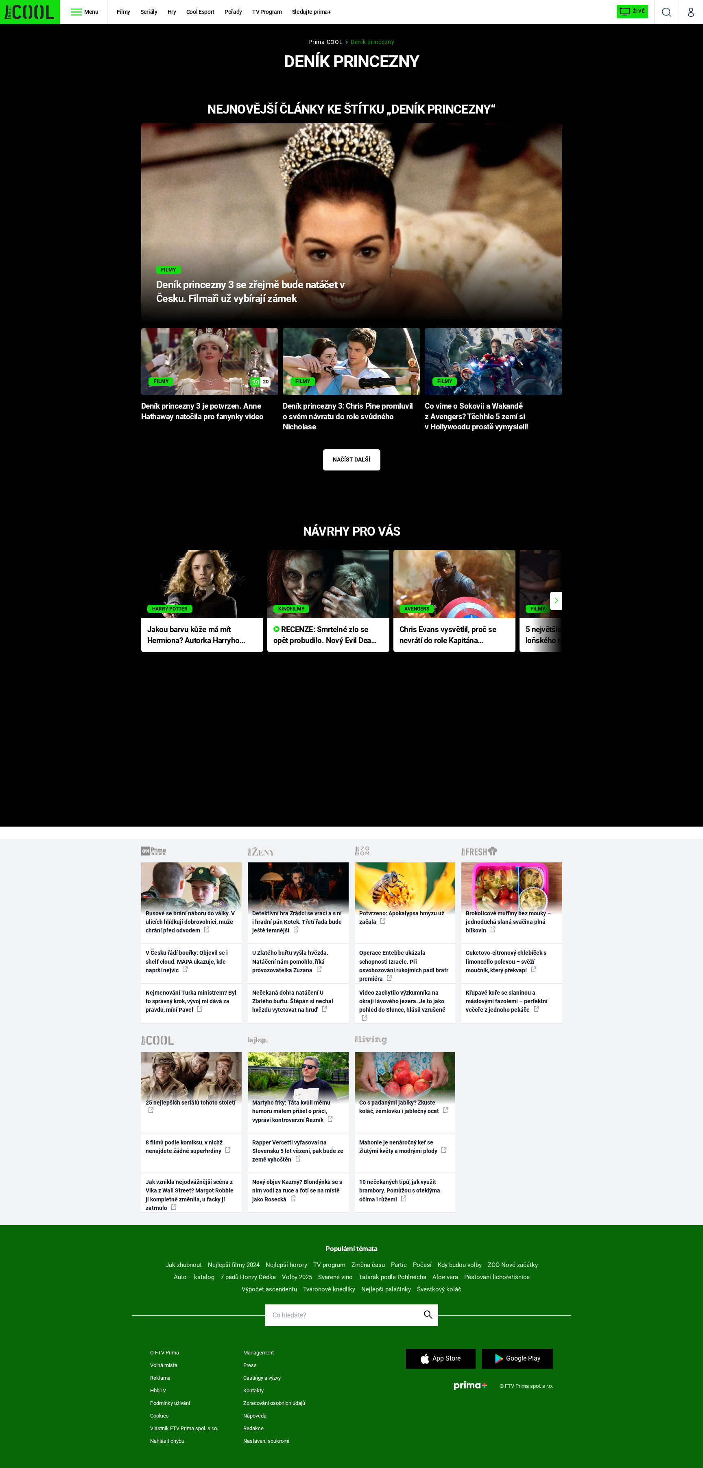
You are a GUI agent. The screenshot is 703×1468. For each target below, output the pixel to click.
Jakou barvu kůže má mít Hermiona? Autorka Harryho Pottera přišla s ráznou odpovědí (193, 635)
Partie (399, 1265)
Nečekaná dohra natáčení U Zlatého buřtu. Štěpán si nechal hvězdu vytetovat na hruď (292, 1001)
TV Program (267, 12)
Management (258, 1353)
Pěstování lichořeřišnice (497, 1277)
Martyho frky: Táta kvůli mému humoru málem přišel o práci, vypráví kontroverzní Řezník (291, 1111)
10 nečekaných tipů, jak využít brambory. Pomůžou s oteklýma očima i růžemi (399, 1191)
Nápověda (254, 1416)
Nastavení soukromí (266, 1441)
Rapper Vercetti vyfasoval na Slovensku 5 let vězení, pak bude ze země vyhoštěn (297, 1151)
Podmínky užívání (170, 1403)
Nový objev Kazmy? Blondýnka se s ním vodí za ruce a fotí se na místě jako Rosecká (297, 1191)
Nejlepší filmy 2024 (234, 1265)
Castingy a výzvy (262, 1378)
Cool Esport (200, 12)
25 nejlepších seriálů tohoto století (191, 1102)
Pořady (233, 12)
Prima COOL (325, 42)
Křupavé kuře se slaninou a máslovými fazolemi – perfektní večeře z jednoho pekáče (507, 1001)
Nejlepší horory (286, 1265)
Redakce (253, 1428)
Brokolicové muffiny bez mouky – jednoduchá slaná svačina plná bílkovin (508, 922)
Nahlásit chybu (167, 1441)
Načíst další (351, 459)
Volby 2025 (297, 1277)
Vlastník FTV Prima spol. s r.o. (184, 1428)
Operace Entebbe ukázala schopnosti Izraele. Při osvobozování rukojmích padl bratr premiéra (403, 965)
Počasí (422, 1265)
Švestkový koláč (439, 1289)
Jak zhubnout (184, 1265)
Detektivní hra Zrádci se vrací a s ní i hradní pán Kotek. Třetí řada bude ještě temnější (297, 922)
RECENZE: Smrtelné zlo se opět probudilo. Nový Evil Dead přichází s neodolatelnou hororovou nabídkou (324, 635)
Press (250, 1365)
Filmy (123, 12)
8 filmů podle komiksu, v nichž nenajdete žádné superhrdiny (184, 1146)
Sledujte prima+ (311, 12)
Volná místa (163, 1365)
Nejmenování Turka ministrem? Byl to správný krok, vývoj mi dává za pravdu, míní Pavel (191, 1001)
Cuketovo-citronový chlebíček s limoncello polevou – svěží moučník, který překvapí (506, 961)
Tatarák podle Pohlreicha (392, 1277)
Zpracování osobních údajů (274, 1403)
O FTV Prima (164, 1353)
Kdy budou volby (460, 1265)
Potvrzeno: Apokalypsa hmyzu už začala (401, 917)
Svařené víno (335, 1277)
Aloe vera (445, 1277)
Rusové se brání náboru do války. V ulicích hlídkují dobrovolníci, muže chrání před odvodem (190, 922)
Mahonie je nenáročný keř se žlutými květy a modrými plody (399, 1146)
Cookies (159, 1416)
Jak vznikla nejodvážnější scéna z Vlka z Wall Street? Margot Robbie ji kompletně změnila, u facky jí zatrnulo (190, 1195)
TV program (329, 1265)
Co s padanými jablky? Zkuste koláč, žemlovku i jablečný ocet (399, 1106)
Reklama (160, 1378)
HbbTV (158, 1390)
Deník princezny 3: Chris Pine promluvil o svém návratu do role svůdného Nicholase (348, 417)
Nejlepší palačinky (386, 1289)
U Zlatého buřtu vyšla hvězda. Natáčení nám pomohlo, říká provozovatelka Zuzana (290, 961)
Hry (172, 12)
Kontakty (253, 1390)
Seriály (148, 12)
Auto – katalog (194, 1277)
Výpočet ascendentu (269, 1289)
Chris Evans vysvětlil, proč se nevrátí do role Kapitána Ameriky (448, 635)
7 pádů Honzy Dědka (248, 1277)
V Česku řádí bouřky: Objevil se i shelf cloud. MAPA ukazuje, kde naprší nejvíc (187, 961)
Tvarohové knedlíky (329, 1289)
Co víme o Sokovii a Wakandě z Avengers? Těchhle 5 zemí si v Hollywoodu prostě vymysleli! (476, 417)
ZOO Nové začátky (513, 1265)
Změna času (368, 1265)
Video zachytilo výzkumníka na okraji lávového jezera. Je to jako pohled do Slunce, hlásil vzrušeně (402, 1001)
